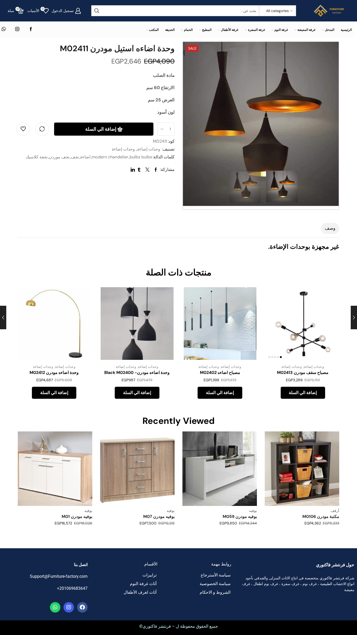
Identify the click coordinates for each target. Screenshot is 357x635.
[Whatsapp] (55, 607)
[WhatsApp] (4, 29)
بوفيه (253, 510)
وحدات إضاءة (148, 149)
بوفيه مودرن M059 (240, 516)
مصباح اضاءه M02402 (220, 372)
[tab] (330, 228)
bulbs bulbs (141, 157)
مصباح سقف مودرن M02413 (303, 372)
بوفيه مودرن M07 (159, 516)
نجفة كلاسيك (37, 157)
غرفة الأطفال (229, 30)
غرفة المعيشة (306, 30)
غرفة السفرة (256, 30)
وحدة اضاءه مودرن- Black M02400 (137, 372)
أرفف (335, 510)
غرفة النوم (281, 30)
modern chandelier (110, 157)
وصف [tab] (330, 228)
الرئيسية (346, 30)
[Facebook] (31, 29)
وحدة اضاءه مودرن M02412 (54, 372)
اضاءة (85, 157)
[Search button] (96, 10)
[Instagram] (17, 29)
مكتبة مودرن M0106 (320, 516)
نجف (75, 157)
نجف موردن (59, 157)
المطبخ (206, 30)
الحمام (188, 30)
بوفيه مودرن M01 (77, 516)
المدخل (329, 30)
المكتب (154, 30)
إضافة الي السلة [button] (329, 325)
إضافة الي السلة (100, 129)
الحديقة (170, 30)
